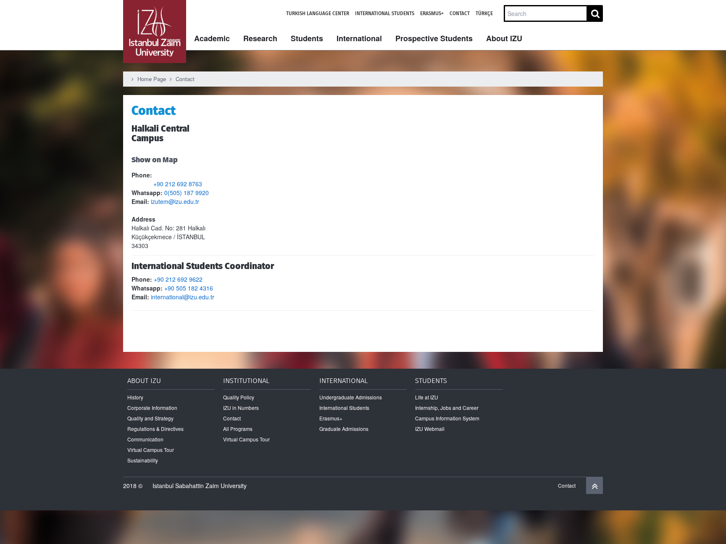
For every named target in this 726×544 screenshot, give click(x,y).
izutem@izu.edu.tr (175, 201)
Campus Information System (447, 418)
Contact (460, 13)
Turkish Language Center (317, 13)
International (359, 38)
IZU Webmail (430, 428)
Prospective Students (434, 38)
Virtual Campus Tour (150, 449)
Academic (212, 38)
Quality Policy (238, 397)
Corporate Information (152, 407)
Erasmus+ (432, 13)
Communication (145, 439)
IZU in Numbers (241, 407)
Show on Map (155, 159)
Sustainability (142, 460)
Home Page (151, 79)
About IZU (504, 38)
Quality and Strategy (150, 418)
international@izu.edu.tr (182, 297)
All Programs (238, 428)
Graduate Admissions (343, 428)
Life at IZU (426, 397)
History (135, 397)
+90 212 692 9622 (178, 279)
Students (307, 38)
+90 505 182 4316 (188, 288)
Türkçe (484, 13)
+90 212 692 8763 (167, 184)
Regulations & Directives (155, 428)
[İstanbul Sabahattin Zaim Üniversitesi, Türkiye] (154, 31)
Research (260, 38)
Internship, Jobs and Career (447, 407)
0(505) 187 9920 (186, 192)
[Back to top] (594, 485)
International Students (384, 13)
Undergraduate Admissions (350, 397)
